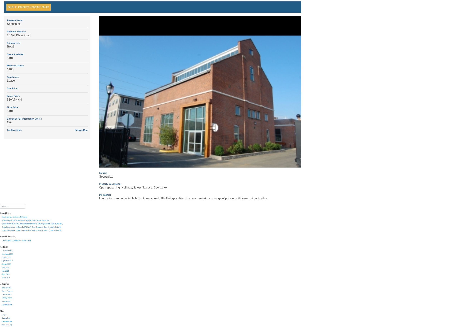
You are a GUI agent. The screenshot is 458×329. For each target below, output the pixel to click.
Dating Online (7, 298)
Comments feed (7, 321)
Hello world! (26, 240)
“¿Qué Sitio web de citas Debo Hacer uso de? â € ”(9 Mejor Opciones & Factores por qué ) (32, 224)
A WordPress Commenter (11, 240)
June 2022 (5, 267)
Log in (4, 315)
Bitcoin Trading (7, 291)
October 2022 (6, 257)
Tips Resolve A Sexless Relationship (14, 217)
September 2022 (7, 261)
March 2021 (6, 278)
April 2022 (5, 274)
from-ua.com (6, 301)
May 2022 (5, 271)
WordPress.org (7, 325)
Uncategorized (7, 305)
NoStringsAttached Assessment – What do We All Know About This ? (26, 220)
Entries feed (6, 318)
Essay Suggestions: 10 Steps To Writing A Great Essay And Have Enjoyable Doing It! (32, 227)
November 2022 (7, 254)
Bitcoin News (6, 288)
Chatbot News (7, 294)
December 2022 (7, 251)
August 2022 (6, 264)
